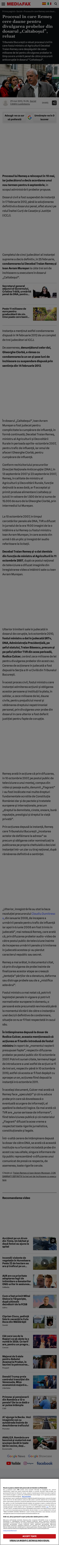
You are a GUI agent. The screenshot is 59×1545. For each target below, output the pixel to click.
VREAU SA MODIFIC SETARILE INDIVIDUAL (30, 1540)
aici (47, 1506)
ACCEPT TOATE (29, 1536)
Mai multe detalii (26, 1496)
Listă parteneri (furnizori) (10, 1530)
